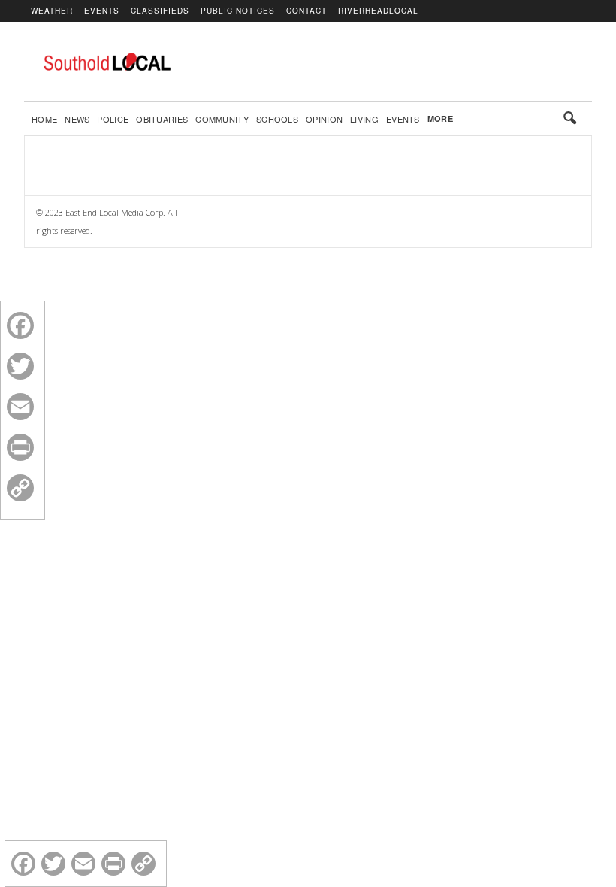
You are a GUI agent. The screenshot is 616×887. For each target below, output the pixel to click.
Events (101, 10)
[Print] (20, 447)
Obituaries (162, 119)
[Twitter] (20, 366)
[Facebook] (20, 325)
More (440, 118)
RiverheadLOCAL (378, 10)
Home (44, 119)
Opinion (324, 119)
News (77, 119)
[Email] (20, 406)
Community (222, 119)
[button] (569, 118)
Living (364, 119)
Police (112, 119)
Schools (277, 119)
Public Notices (238, 10)
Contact (306, 10)
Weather (52, 10)
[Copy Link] (20, 487)
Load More (213, 160)
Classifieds (160, 10)
